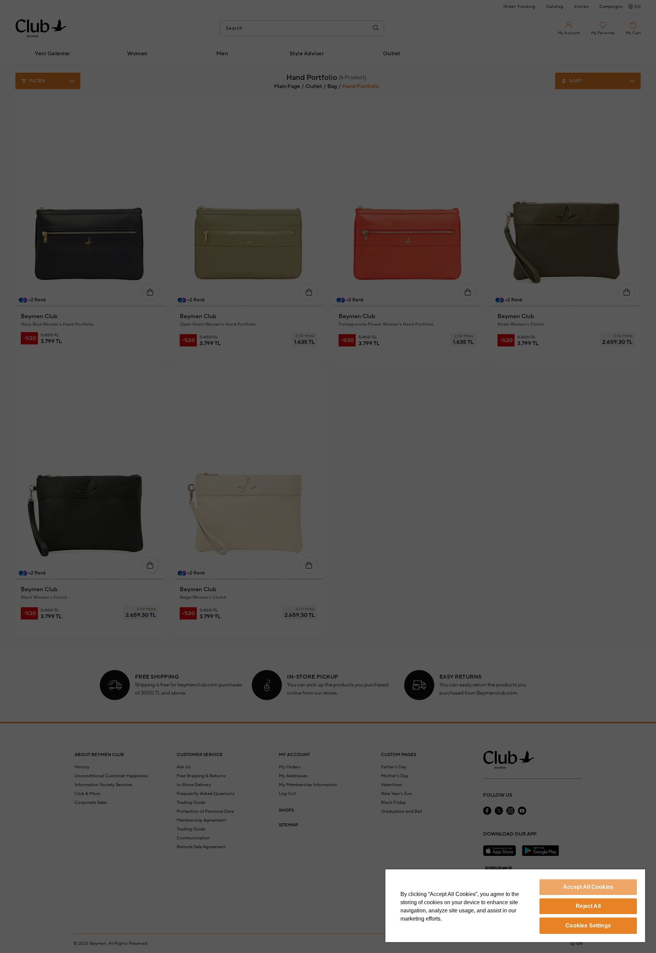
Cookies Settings (588, 925)
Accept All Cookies (588, 887)
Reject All (588, 906)
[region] (515, 905)
